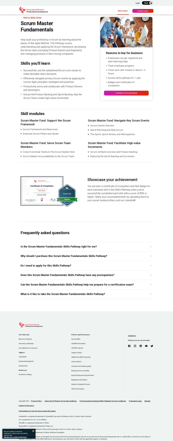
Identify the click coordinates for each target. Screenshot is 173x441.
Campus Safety (76, 353)
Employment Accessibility (80, 371)
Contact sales (142, 11)
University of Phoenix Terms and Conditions (61, 401)
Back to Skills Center (32, 17)
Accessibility (75, 339)
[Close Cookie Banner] (33, 431)
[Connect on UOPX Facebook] (129, 346)
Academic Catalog (25, 374)
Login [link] (138, 3)
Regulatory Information (79, 380)
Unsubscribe (23, 366)
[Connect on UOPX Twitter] (152, 346)
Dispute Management (26, 361)
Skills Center (123, 11)
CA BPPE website (77, 348)
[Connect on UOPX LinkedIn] (140, 346)
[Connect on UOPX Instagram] (135, 346)
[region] (19, 434)
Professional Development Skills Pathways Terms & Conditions (103, 401)
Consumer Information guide (81, 366)
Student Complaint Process (80, 384)
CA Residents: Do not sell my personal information (37, 411)
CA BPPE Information (78, 343)
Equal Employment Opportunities (82, 375)
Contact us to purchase (126, 93)
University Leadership (26, 343)
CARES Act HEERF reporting (81, 357)
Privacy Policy (36, 401)
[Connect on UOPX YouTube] (146, 346)
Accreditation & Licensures (28, 348)
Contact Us (132, 336)
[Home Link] (33, 13)
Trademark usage (135, 401)
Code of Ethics (76, 361)
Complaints (23, 357)
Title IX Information (77, 389)
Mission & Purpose (25, 339)
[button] (86, 246)
